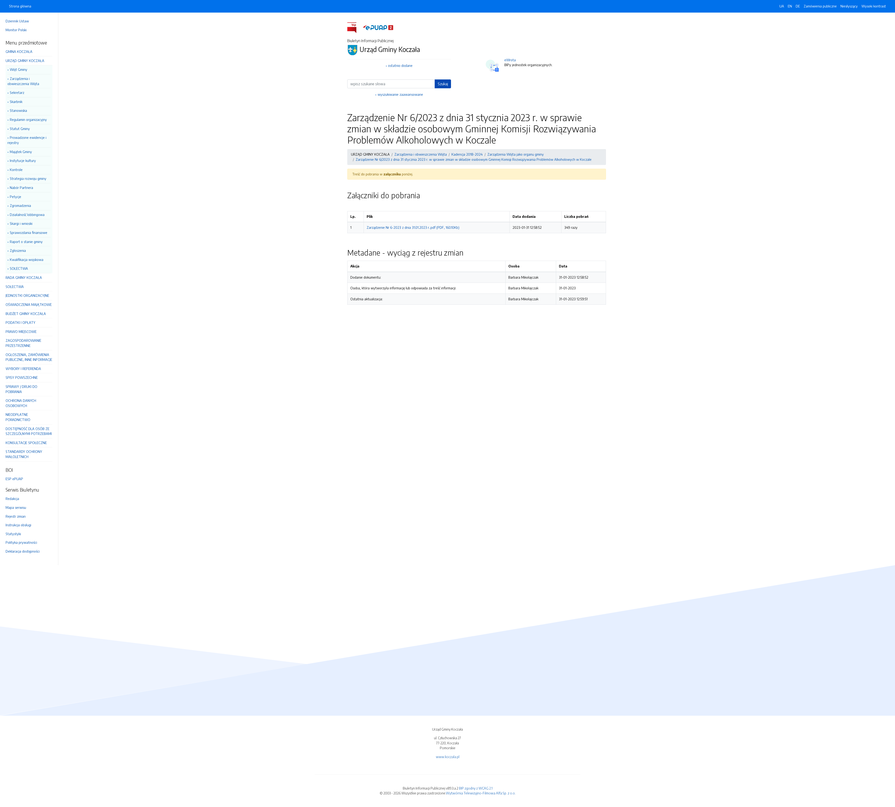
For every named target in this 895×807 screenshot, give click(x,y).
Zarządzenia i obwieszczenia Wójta (23, 81)
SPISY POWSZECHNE (22, 377)
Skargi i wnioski (21, 223)
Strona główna (20, 6)
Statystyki (13, 534)
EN (790, 6)
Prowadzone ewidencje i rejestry (26, 140)
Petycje (15, 197)
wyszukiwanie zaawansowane (400, 94)
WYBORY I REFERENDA (23, 368)
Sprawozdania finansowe (28, 232)
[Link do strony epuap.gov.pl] (378, 27)
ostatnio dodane (400, 65)
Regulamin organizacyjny (28, 119)
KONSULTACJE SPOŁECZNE (26, 443)
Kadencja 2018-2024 (467, 154)
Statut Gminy (20, 129)
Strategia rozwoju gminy (28, 178)
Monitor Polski (16, 30)
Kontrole (16, 170)
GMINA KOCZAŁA (19, 51)
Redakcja (12, 498)
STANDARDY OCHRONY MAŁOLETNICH (24, 454)
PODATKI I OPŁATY (20, 322)
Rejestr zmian (16, 516)
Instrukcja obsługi (18, 525)
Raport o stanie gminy (26, 241)
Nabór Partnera (21, 187)
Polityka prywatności (21, 542)
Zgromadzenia (20, 205)
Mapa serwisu (16, 507)
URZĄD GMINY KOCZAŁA (25, 60)
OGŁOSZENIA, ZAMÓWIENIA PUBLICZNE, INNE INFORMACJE (29, 357)
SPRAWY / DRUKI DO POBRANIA (21, 389)
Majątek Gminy (21, 152)
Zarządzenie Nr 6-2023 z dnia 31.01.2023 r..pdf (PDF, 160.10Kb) (413, 227)
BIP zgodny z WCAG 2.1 (475, 788)
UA (781, 6)
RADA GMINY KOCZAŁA (24, 277)
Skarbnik (16, 101)
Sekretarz (17, 92)
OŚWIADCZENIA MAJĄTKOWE (29, 304)
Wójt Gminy (18, 69)
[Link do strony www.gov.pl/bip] (354, 27)
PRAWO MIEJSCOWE (21, 331)
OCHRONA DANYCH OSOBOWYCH (21, 403)
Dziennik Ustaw (17, 21)
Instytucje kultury (23, 160)
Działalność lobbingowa (27, 214)
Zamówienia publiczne (820, 6)
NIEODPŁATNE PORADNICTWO (18, 417)
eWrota (510, 60)
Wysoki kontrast (873, 6)
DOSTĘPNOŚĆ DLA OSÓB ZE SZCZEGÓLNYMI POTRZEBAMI (29, 431)
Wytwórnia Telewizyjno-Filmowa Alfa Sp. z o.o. (481, 793)
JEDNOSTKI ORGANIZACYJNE (27, 295)
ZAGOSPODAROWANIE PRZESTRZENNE (23, 343)
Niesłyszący (849, 6)
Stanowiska (18, 110)
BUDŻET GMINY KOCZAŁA (26, 313)
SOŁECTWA (19, 268)
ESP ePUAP (14, 479)
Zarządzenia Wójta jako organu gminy (515, 154)
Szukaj (443, 84)
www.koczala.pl (447, 757)
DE (798, 6)
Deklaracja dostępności (23, 551)
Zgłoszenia (18, 250)
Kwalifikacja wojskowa (26, 259)
